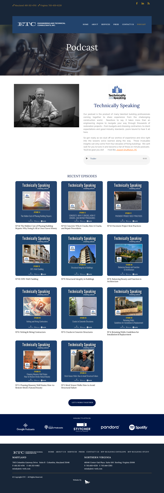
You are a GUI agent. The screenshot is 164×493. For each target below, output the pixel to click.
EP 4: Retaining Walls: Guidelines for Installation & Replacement (123, 333)
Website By (77, 480)
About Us (61, 452)
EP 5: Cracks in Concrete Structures (77, 332)
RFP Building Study (138, 452)
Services (105, 24)
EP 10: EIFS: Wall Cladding (26, 279)
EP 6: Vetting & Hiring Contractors (30, 332)
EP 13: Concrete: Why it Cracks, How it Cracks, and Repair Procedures (81, 227)
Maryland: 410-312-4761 (25, 5)
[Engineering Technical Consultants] (42, 26)
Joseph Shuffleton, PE (126, 150)
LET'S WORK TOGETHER (82, 402)
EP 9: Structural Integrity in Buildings (77, 279)
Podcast (141, 24)
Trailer (93, 158)
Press (116, 24)
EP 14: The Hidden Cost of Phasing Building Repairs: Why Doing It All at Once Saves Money (36, 227)
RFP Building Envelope (113, 452)
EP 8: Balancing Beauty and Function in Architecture (124, 280)
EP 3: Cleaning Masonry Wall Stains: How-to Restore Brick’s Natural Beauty (34, 386)
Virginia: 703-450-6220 (51, 5)
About (95, 24)
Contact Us (128, 24)
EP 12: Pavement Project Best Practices (124, 226)
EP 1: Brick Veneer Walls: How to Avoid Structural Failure (78, 386)
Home (85, 24)
